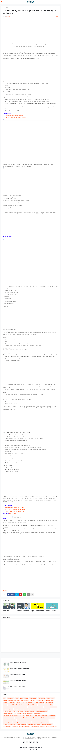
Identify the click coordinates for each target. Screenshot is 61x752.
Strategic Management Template (34, 724)
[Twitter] (17, 594)
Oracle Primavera (37, 713)
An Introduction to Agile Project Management (15, 509)
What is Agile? (6, 610)
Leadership (47, 709)
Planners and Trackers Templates (40, 715)
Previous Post (5, 655)
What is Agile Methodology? (23, 610)
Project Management (27, 717)
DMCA (30, 749)
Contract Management (39, 702)
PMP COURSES (29, 715)
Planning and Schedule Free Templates (14, 115)
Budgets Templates (24, 698)
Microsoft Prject (18, 713)
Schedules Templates (26, 722)
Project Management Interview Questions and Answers (43, 717)
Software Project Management (9, 724)
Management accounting (29, 711)
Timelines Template (16, 726)
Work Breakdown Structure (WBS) (38, 726)
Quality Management (7, 722)
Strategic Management (21, 724)
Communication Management (9, 702)
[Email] (28, 594)
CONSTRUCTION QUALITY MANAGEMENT (11, 700)
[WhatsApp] (24, 594)
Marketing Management (7, 713)
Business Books (42, 698)
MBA (15, 711)
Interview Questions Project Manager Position (34, 709)
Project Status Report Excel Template (17, 674)
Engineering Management (43, 704)
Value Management (26, 726)
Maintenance (20, 711)
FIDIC (51, 704)
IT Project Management (7, 709)
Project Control (18, 717)
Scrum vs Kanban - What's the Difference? (37, 611)
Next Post (57, 655)
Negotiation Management (27, 713)
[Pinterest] (20, 594)
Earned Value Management (21, 704)
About (21, 749)
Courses (5, 704)
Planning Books (52, 715)
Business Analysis (33, 698)
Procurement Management (8, 717)
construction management (51, 726)
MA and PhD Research (7, 711)
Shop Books (35, 722)
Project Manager (21, 719)
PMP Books (22, 715)
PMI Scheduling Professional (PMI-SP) (10, 715)
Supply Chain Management (47, 724)
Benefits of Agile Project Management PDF (15, 511)
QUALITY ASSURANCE (43, 719)
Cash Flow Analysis (25, 700)
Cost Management (49, 702)
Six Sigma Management (43, 722)
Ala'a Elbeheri (12, 513)
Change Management (49, 700)
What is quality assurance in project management (51, 611)
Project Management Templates (9, 719)
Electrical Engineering (32, 704)
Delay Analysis (11, 704)
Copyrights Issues (37, 749)
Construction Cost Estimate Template (17, 686)
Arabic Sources (10, 698)
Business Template (50, 698)
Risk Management (16, 722)
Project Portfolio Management (31, 719)
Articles (7, 7)
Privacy (44, 749)
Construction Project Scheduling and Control (25, 702)
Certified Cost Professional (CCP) (37, 700)
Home (4, 7)
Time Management (7, 726)
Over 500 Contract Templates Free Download (15, 117)
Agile (4, 698)
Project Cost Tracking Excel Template (18, 680)
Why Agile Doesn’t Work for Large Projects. (15, 507)
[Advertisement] (30, 30)
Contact (25, 749)
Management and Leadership (41, 711)
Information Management (19, 709)
